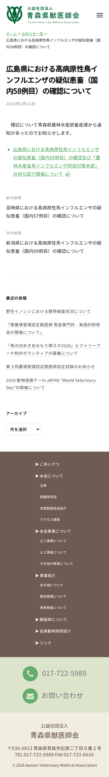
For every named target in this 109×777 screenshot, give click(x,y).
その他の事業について (56, 563)
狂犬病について (51, 585)
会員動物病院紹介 (55, 631)
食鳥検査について (53, 607)
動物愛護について (53, 596)
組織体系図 (48, 496)
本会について (51, 476)
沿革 (43, 485)
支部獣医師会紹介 (53, 508)
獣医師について (53, 619)
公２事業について (53, 552)
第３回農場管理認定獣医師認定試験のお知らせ (50, 366)
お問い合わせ (62, 695)
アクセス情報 (50, 519)
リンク (45, 643)
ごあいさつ (49, 464)
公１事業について (53, 540)
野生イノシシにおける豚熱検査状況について (48, 311)
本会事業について (55, 531)
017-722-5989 (64, 673)
